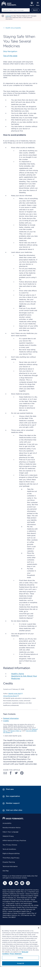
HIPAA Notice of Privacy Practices (14, 840)
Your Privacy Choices (10, 845)
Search (35, 10)
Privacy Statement (15, 953)
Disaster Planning (9, 862)
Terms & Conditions (9, 849)
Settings (20, 957)
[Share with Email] (5, 773)
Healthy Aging (17, 674)
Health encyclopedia (12, 28)
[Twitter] (5, 883)
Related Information (11, 718)
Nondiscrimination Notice (11, 827)
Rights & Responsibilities (11, 853)
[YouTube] (16, 883)
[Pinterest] (22, 883)
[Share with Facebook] (11, 773)
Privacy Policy (15, 730)
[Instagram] (28, 883)
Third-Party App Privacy (11, 858)
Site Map (6, 871)
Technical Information (10, 866)
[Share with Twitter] (16, 773)
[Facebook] (10, 883)
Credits (6, 721)
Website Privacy (8, 836)
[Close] (38, 928)
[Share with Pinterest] (22, 773)
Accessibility (7, 823)
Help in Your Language (10, 832)
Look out (8, 16)
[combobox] (16, 10)
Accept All (20, 963)
